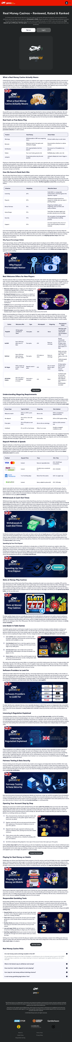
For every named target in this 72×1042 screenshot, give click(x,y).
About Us (20, 1032)
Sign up (28, 30)
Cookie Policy (20, 1035)
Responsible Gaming (20, 1037)
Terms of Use (39, 1032)
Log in (43, 30)
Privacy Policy (39, 1035)
